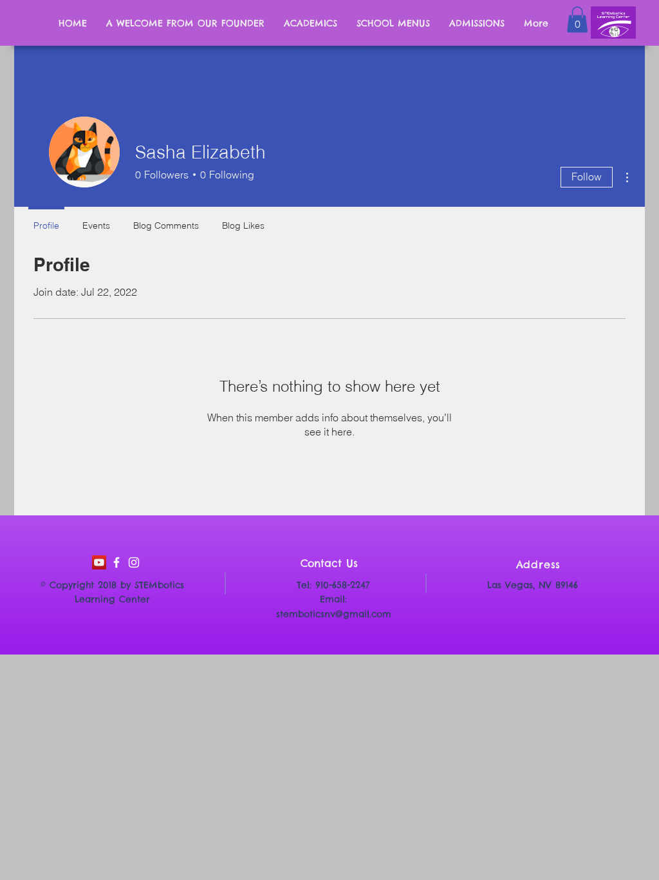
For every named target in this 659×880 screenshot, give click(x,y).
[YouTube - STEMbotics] (99, 562)
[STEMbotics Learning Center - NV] (134, 562)
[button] (577, 19)
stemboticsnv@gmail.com (333, 614)
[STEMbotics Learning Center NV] (116, 562)
